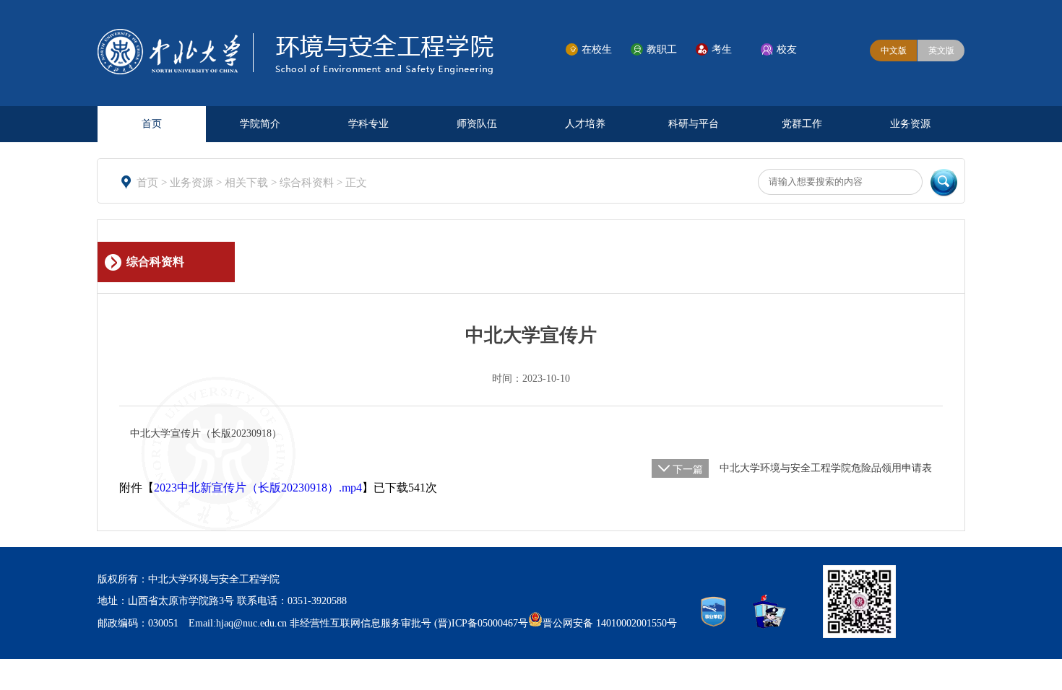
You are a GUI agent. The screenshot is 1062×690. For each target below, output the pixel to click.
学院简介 (260, 123)
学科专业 (368, 123)
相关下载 (248, 182)
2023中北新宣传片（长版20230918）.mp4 (258, 487)
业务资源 (910, 123)
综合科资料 (308, 182)
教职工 (662, 49)
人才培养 (585, 123)
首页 (152, 123)
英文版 (941, 50)
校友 (787, 49)
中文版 (894, 50)
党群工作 (802, 123)
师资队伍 (477, 123)
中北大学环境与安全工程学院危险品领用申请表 (826, 468)
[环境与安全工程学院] (295, 70)
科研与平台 (693, 123)
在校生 (597, 49)
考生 (722, 49)
